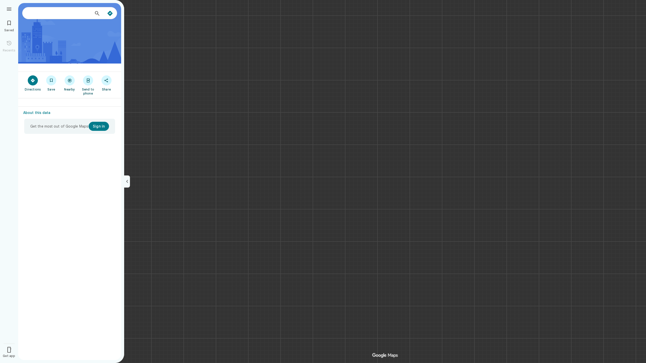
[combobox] (59, 13)
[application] (323, 181)
